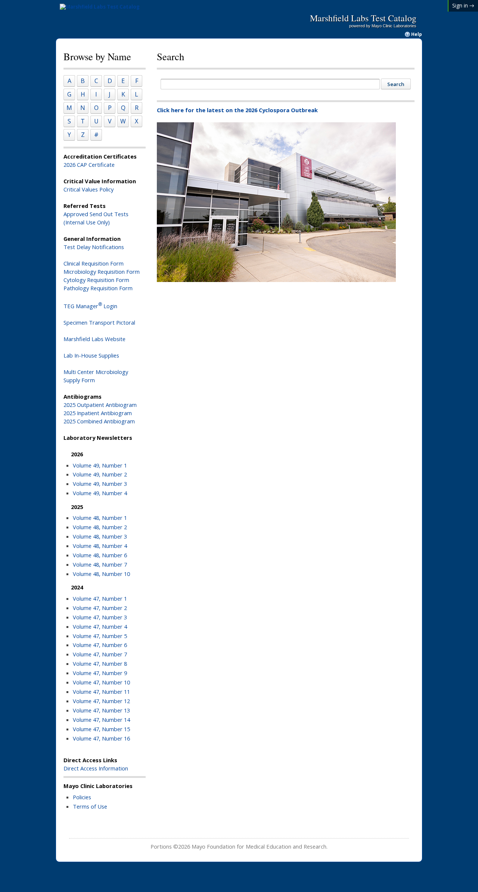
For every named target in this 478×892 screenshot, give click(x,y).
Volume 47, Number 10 (101, 682)
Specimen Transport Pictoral (99, 322)
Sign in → (463, 5)
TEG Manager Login (90, 306)
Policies (82, 797)
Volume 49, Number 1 (100, 465)
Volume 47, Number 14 (101, 719)
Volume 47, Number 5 (100, 636)
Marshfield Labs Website (94, 339)
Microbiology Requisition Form (101, 271)
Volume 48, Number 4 (100, 545)
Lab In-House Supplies (91, 355)
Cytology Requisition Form (96, 279)
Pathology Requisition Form (98, 288)
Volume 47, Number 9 (100, 673)
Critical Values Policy (88, 189)
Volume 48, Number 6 (100, 555)
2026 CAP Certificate (89, 164)
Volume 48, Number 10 (101, 573)
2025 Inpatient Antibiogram (97, 413)
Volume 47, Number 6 (100, 645)
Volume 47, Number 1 (100, 598)
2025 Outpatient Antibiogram (100, 404)
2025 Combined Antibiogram (99, 421)
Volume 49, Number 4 (100, 493)
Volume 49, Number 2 (100, 474)
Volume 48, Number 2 (100, 527)
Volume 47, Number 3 (100, 617)
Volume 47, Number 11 (101, 691)
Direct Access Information (95, 768)
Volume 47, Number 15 (101, 729)
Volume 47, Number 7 (100, 654)
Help (416, 34)
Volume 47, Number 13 (101, 710)
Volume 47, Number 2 (100, 607)
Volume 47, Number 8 (100, 663)
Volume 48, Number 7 (100, 564)
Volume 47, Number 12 (101, 701)
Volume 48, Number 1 (100, 517)
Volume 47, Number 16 (101, 738)
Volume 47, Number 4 (100, 626)
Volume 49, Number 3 (100, 483)
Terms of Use (90, 806)
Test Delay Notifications (93, 247)
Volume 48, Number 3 (100, 536)
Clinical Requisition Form (93, 263)
